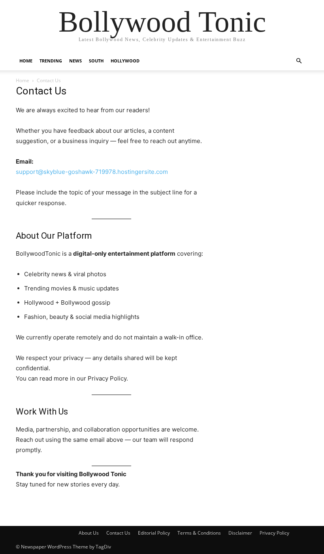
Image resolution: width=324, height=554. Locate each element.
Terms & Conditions (199, 533)
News (75, 61)
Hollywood (125, 61)
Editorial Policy (154, 533)
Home (25, 61)
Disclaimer (240, 533)
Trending (51, 61)
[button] (298, 61)
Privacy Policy (274, 533)
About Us (89, 533)
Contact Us (118, 533)
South (96, 61)
